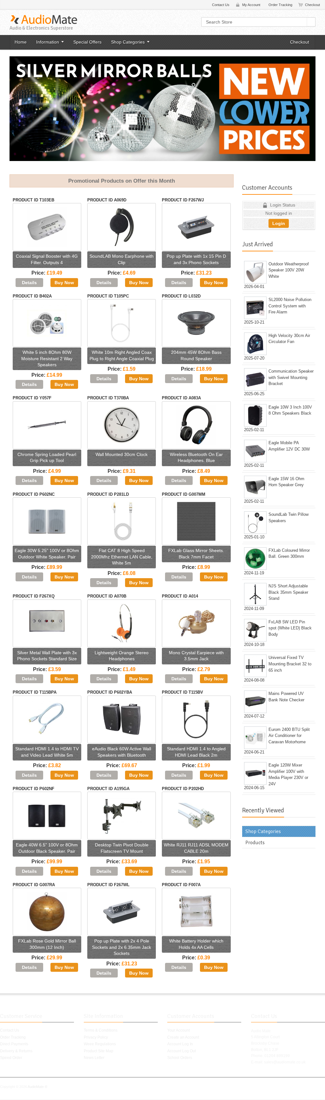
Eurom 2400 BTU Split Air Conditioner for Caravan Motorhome (289, 735)
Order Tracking (280, 5)
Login (278, 223)
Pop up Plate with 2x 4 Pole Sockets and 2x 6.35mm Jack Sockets (121, 947)
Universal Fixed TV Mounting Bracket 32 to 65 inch (290, 663)
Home (21, 42)
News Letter (94, 1057)
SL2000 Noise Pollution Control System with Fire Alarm (290, 305)
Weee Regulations (100, 1044)
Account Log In (180, 1044)
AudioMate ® (37, 1087)
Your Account (178, 1030)
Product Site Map (98, 1051)
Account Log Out (181, 1051)
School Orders (179, 1057)
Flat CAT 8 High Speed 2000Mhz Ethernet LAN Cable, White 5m (121, 556)
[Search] (311, 22)
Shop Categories (128, 42)
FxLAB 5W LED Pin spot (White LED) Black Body (290, 628)
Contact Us (220, 5)
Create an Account (183, 1037)
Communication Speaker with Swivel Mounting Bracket (291, 377)
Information (47, 42)
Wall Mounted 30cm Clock (122, 454)
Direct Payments (14, 1044)
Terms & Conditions (100, 1030)
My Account (251, 5)
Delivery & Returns (16, 1051)
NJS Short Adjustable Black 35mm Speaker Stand (288, 592)
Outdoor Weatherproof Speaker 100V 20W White (289, 270)
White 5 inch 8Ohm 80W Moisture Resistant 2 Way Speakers (46, 358)
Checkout (312, 5)
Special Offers (87, 42)
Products (255, 842)
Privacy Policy (96, 1037)
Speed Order (11, 1057)
